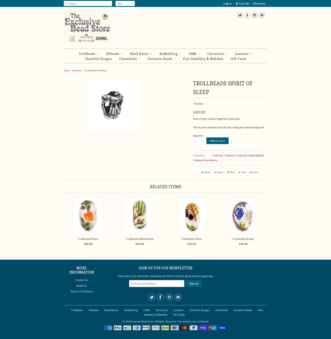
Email (255, 172)
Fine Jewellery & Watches (203, 59)
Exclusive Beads (160, 59)
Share (220, 172)
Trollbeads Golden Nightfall (250, 155)
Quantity (198, 135)
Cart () (244, 3)
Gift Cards (238, 59)
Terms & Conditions (81, 291)
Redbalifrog (168, 54)
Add (243, 172)
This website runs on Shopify (192, 321)
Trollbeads (87, 54)
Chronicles (215, 54)
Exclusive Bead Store (142, 321)
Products (76, 70)
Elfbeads (112, 54)
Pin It (232, 172)
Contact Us (81, 279)
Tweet (207, 172)
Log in (227, 3)
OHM (192, 54)
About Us (81, 285)
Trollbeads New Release (205, 160)
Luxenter (242, 54)
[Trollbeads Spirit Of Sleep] (113, 105)
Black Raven (139, 54)
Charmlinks (128, 59)
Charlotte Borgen (98, 59)
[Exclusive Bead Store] (87, 28)
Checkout (259, 3)
